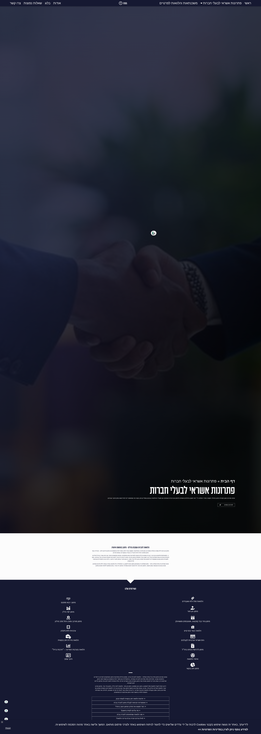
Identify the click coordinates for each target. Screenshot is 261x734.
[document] (130, 367)
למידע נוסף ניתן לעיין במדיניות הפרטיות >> (223, 729)
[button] (2, 722)
